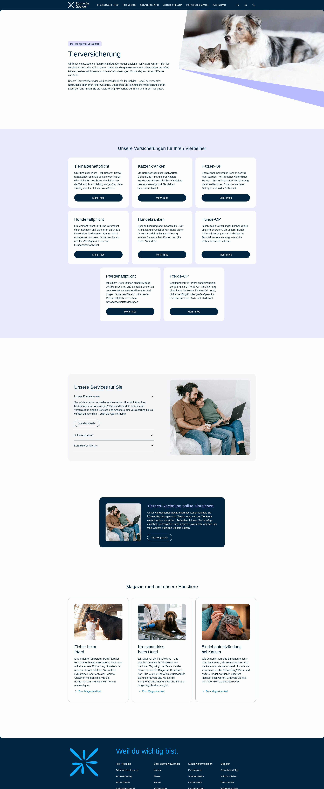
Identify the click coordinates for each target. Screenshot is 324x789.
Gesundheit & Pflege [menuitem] (149, 5)
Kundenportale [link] (87, 423)
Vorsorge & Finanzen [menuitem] (172, 5)
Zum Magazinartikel (89, 691)
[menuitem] (238, 5)
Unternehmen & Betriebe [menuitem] (197, 5)
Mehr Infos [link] (98, 197)
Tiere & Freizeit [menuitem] (129, 5)
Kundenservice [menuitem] (219, 5)
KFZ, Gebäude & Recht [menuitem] (107, 5)
